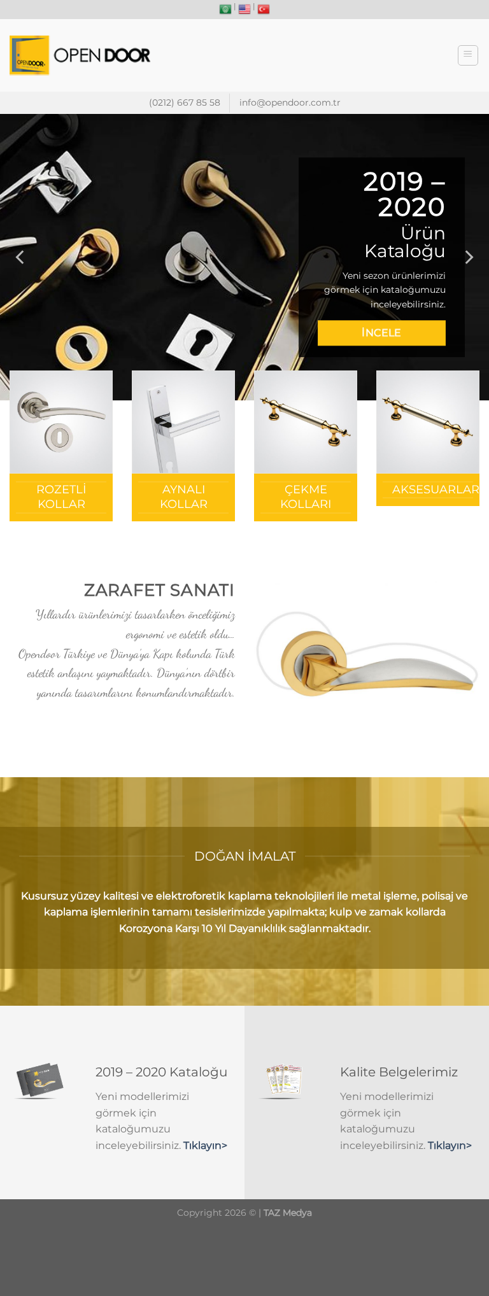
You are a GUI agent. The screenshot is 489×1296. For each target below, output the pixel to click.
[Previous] (21, 257)
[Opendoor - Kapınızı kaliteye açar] (82, 55)
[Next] (468, 257)
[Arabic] (225, 9)
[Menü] (468, 55)
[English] (244, 9)
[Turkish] (263, 9)
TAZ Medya (288, 1212)
